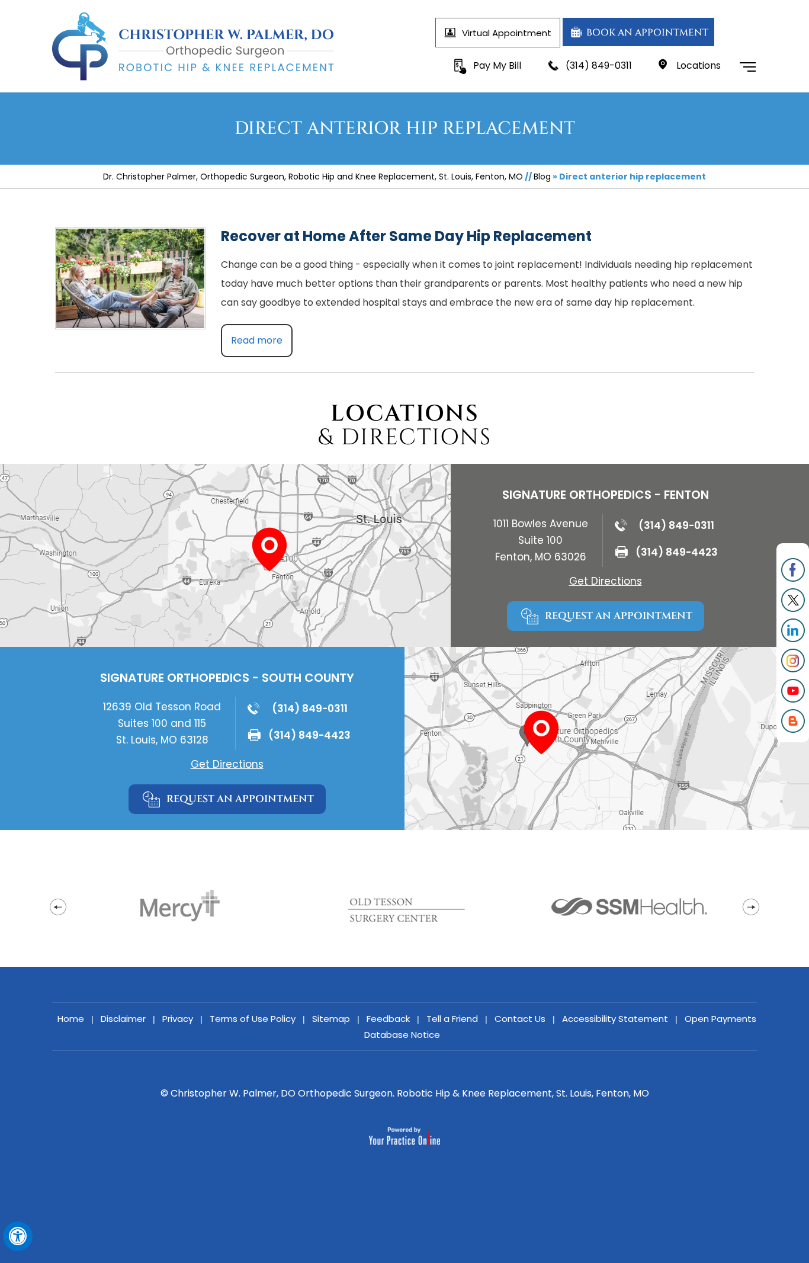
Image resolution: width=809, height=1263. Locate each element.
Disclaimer (123, 1018)
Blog (542, 176)
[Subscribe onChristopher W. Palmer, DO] (793, 691)
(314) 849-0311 (599, 65)
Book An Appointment (647, 32)
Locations (698, 65)
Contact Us (520, 1018)
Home (70, 1018)
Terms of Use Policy (253, 1018)
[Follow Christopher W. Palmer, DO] (793, 570)
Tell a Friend (452, 1018)
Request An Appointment (618, 616)
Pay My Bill (497, 65)
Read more (256, 340)
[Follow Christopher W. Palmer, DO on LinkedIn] (793, 630)
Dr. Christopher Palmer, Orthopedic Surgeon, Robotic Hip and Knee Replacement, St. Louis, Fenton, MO (313, 176)
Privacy (177, 1018)
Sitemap (331, 1018)
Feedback (388, 1018)
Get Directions (605, 581)
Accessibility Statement (615, 1018)
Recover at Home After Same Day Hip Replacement (406, 236)
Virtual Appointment (506, 33)
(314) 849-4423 (676, 552)
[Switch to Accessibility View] (18, 1236)
